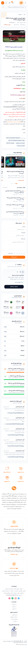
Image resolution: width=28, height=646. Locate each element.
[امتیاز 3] (19, 253)
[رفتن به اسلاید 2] (14, 183)
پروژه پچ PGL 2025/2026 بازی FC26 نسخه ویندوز (13, 390)
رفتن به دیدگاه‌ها (6, 24)
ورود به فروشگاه (14, 554)
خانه (24, 14)
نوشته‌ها (20, 14)
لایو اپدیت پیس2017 (21, 145)
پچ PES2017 (21, 32)
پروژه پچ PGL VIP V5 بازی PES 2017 (16, 383)
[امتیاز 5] (14, 253)
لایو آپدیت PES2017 (10, 143)
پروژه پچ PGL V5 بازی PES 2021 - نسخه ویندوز (14, 376)
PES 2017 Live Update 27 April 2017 (13, 138)
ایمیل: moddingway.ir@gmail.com (13, 595)
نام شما (23, 226)
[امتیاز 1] (24, 253)
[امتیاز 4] (17, 253)
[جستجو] (3, 7)
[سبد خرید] (9, 2)
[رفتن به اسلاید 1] (16, 183)
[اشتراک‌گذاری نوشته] (3, 15)
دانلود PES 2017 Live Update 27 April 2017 (17, 140)
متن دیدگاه (23, 238)
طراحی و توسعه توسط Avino (21, 644)
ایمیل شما (23, 232)
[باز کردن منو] (25, 2)
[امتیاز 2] (21, 253)
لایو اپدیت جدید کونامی (20, 143)
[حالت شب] (6, 2)
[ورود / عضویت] (2, 2)
